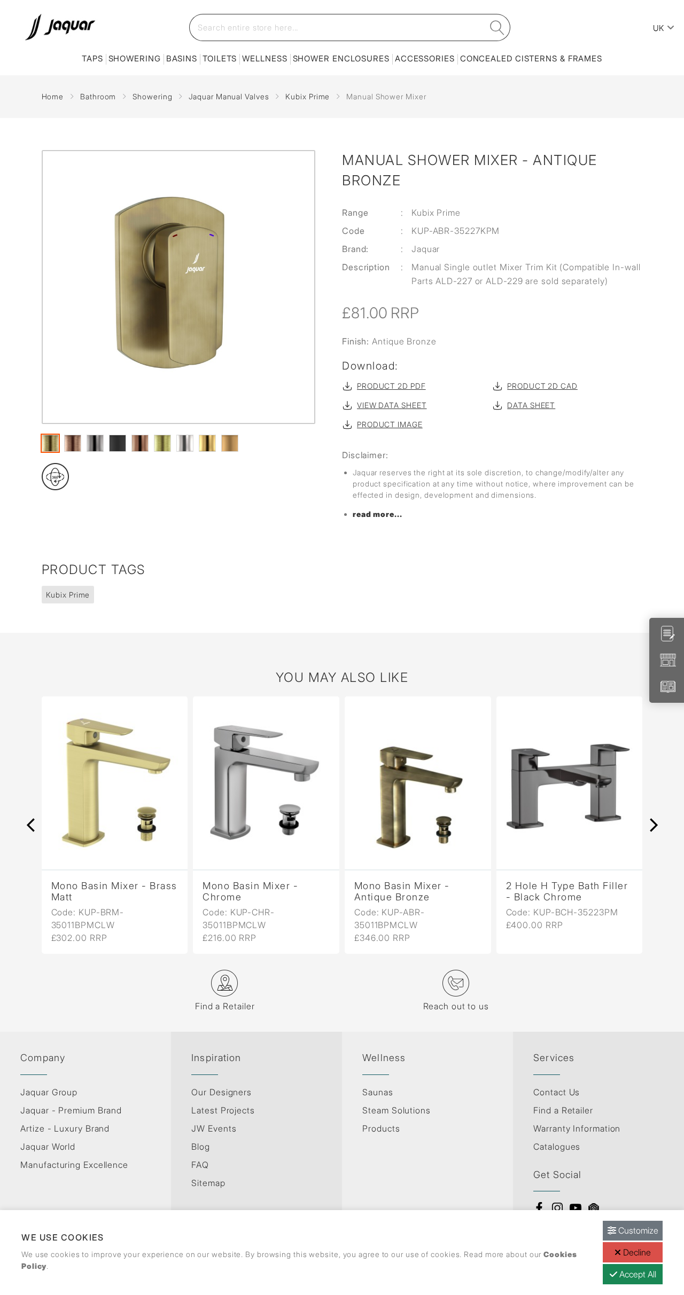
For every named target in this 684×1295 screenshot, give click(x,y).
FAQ (200, 1164)
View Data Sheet (392, 405)
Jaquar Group (48, 1092)
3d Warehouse (594, 1208)
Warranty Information (576, 1128)
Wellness (264, 58)
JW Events (213, 1128)
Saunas (377, 1092)
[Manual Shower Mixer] (179, 287)
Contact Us (556, 1092)
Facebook (539, 1208)
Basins (181, 58)
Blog (200, 1146)
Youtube (575, 1208)
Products (381, 1128)
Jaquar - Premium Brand (71, 1110)
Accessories (425, 58)
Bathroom (98, 96)
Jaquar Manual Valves (229, 96)
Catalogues (556, 1146)
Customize (637, 1230)
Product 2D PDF (391, 385)
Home (53, 96)
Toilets (220, 58)
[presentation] (31, 825)
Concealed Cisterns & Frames (531, 58)
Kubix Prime (307, 96)
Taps (92, 58)
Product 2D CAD (542, 385)
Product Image (390, 424)
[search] (497, 27)
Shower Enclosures (341, 58)
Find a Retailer (563, 1110)
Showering (134, 58)
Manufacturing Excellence (74, 1164)
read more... (377, 514)
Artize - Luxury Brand (65, 1128)
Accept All (636, 1274)
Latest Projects (223, 1110)
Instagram (557, 1208)
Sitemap (208, 1183)
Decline (636, 1252)
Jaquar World (47, 1146)
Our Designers (221, 1092)
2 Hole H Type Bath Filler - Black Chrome (567, 891)
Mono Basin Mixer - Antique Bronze (402, 891)
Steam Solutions (396, 1110)
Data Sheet (531, 405)
